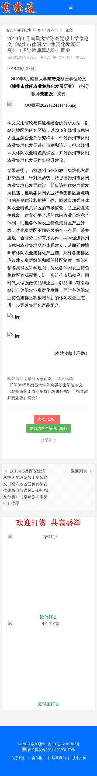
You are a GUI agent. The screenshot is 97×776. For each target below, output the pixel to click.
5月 (38, 30)
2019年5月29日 (24, 57)
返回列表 (79, 471)
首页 (9, 30)
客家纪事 (24, 30)
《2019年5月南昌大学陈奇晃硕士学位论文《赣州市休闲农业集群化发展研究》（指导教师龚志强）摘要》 (47, 391)
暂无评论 (64, 57)
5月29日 (51, 30)
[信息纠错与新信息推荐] (48, 428)
